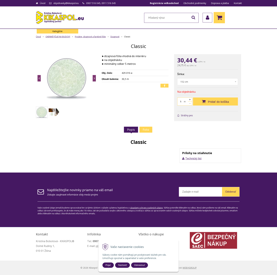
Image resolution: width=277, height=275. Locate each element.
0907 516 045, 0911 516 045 (101, 3)
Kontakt (238, 3)
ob (97, 246)
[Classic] (66, 78)
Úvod (42, 3)
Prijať (108, 265)
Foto (146, 129)
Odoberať (230, 191)
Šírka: (181, 74)
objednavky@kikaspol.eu (66, 3)
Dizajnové (114, 36)
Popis (131, 129)
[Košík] (220, 17)
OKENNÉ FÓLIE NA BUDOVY (58, 36)
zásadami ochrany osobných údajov (146, 207)
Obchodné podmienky (194, 3)
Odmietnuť (139, 265)
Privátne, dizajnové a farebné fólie (90, 36)
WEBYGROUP (190, 267)
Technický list (193, 158)
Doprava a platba (220, 3)
